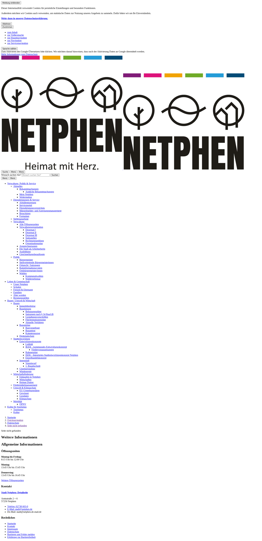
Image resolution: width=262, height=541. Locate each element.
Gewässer (24, 393)
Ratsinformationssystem (30, 268)
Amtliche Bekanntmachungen (39, 191)
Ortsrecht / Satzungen (29, 265)
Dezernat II (30, 232)
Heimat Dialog (26, 382)
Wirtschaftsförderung (23, 374)
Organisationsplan (34, 243)
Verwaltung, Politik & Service (21, 183)
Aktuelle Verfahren (34, 322)
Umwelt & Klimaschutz (24, 387)
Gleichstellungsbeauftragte (32, 254)
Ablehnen (6, 24)
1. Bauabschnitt (32, 366)
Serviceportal (25, 205)
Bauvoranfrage (32, 328)
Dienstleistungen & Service (26, 200)
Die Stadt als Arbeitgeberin (32, 249)
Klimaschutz (25, 398)
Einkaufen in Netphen (29, 377)
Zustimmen (7, 27)
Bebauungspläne (33, 311)
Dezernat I (30, 230)
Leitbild (29, 344)
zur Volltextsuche (15, 35)
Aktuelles (17, 186)
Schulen (17, 287)
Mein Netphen (26, 194)
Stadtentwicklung (21, 338)
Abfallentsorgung (27, 202)
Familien (17, 292)
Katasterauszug (32, 333)
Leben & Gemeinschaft (18, 281)
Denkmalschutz (26, 336)
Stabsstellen (31, 238)
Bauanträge (24, 325)
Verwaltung (18, 221)
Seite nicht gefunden (17, 425)
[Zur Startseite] (122, 169)
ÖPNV (22, 404)
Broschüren (24, 213)
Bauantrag (30, 330)
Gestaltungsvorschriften (36, 317)
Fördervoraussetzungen (43, 349)
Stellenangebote (21, 219)
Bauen (16, 303)
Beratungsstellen (21, 298)
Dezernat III (31, 235)
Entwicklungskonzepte (30, 341)
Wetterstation (25, 197)
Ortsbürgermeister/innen (30, 270)
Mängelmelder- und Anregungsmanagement (40, 210)
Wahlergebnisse (32, 279)
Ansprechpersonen (28, 246)
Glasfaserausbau (27, 368)
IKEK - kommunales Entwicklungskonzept (46, 347)
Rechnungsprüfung (34, 240)
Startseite (11, 417)
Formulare (24, 216)
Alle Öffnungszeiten (29, 224)
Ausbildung (25, 251)
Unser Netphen (20, 284)
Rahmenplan (31, 352)
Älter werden (19, 295)
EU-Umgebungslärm (29, 390)
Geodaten (24, 396)
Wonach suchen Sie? (11, 175)
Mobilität (17, 401)
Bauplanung (25, 308)
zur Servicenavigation (17, 43)
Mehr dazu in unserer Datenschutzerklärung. (24, 18)
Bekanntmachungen (29, 189)
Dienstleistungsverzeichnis (32, 208)
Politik (16, 257)
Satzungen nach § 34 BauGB (39, 314)
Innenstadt (24, 360)
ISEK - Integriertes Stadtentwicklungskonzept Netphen (51, 355)
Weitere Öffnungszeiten (12, 480)
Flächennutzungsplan (35, 319)
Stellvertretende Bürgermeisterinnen (36, 262)
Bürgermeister (26, 259)
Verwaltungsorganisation (31, 227)
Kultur (16, 412)
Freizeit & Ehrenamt (23, 289)
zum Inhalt (12, 32)
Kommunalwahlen (34, 276)
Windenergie (25, 371)
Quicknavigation (15, 420)
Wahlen (23, 273)
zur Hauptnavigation (17, 37)
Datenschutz (13, 423)
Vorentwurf (30, 363)
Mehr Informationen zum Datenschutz (19, 54)
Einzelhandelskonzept (35, 358)
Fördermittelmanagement (25, 385)
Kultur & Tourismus (17, 407)
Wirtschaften (25, 379)
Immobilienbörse (27, 306)
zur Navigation (14, 40)
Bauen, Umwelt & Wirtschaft (21, 300)
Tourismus (18, 409)
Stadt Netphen (14, 492)
